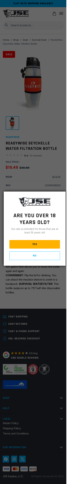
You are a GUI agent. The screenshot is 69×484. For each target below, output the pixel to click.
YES (34, 244)
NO (34, 256)
